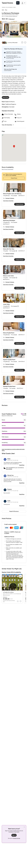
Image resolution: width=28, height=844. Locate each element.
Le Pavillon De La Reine (8, 592)
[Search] (18, 3)
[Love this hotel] (25, 42)
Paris (14, 7)
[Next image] (26, 32)
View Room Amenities (8, 200)
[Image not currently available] (14, 187)
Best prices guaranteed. (7, 169)
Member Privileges (9, 198)
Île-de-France (9, 7)
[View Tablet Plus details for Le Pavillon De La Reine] (20, 576)
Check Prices (14, 178)
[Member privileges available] (6, 10)
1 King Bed (5, 195)
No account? (14, 838)
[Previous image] (2, 32)
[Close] (24, 827)
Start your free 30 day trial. (10, 69)
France (3, 7)
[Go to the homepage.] (7, 3)
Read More (21, 465)
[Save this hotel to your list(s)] (22, 42)
